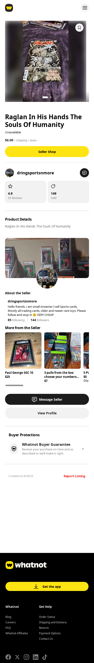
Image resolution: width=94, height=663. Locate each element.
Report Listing (74, 476)
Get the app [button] (51, 586)
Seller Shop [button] (47, 152)
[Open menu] (85, 8)
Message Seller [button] (50, 399)
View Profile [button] (47, 413)
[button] (84, 172)
